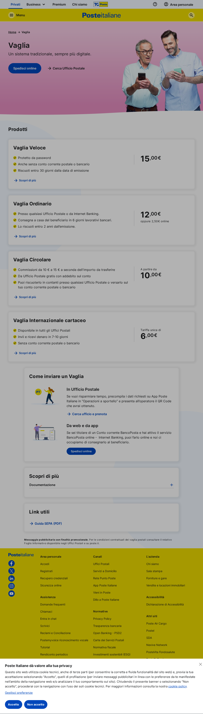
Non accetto (36, 704)
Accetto (13, 704)
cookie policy (177, 686)
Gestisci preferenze (19, 693)
